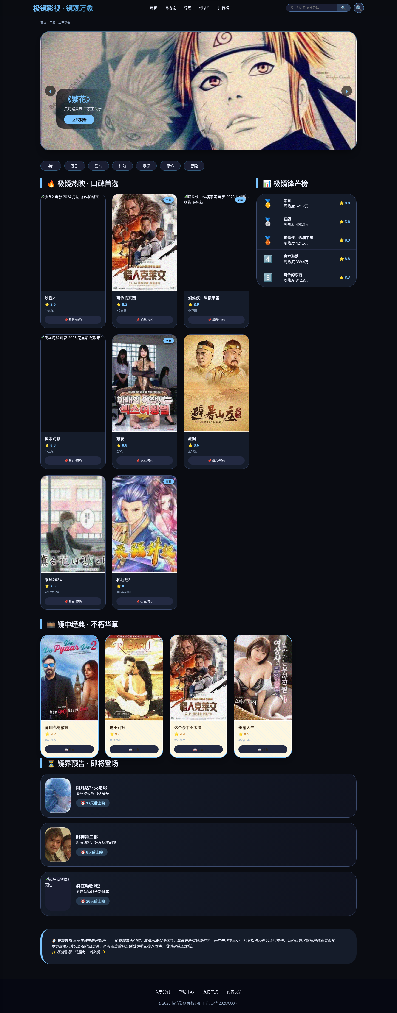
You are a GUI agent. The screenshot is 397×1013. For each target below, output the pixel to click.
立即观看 (79, 119)
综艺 (187, 7)
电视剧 (170, 7)
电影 (153, 7)
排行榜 (223, 7)
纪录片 (204, 7)
